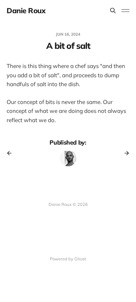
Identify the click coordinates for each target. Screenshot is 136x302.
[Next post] (124, 153)
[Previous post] (12, 153)
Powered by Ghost (68, 258)
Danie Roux (26, 10)
